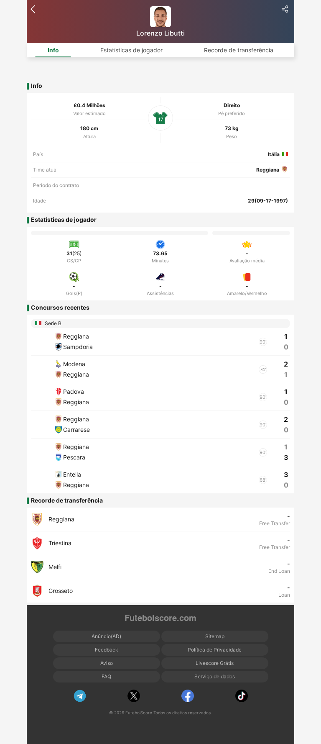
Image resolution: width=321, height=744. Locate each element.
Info (53, 50)
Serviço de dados (214, 676)
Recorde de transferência (238, 50)
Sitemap (214, 636)
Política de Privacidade (215, 650)
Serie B (52, 323)
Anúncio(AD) (106, 636)
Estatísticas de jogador (131, 50)
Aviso (106, 663)
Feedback (106, 650)
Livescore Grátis (215, 663)
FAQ (106, 676)
